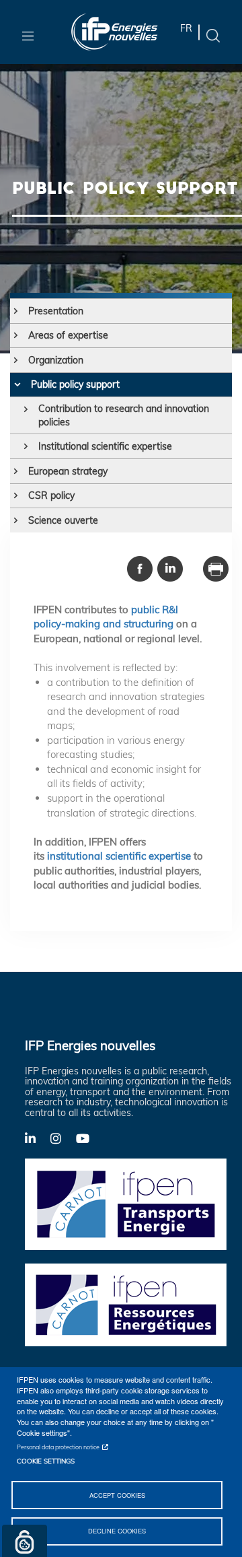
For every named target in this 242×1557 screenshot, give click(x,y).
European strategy (68, 471)
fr (186, 28)
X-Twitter (62, 1142)
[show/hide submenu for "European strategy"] (16, 471)
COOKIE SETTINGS (46, 1460)
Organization (55, 360)
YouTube (89, 1137)
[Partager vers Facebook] (140, 567)
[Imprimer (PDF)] (216, 567)
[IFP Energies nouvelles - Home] (115, 31)
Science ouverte (63, 520)
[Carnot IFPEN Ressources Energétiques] (126, 1304)
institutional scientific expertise (119, 856)
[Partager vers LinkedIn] (170, 567)
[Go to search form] (213, 35)
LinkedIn (37, 1137)
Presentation (55, 311)
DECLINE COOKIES (117, 1530)
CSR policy (51, 495)
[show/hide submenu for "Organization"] (16, 360)
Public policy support (75, 384)
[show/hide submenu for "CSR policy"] (16, 495)
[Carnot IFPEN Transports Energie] (126, 1204)
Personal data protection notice (58, 1447)
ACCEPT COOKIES (117, 1495)
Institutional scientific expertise (105, 446)
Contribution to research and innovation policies (123, 415)
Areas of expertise (68, 335)
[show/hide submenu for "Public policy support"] (17, 384)
